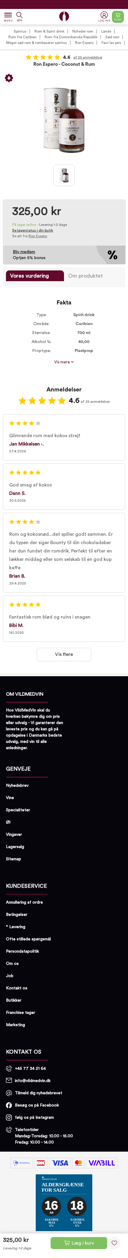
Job (9, 976)
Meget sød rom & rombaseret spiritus (36, 43)
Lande (106, 31)
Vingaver (14, 834)
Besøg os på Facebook (37, 1105)
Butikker (13, 1000)
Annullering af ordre (24, 902)
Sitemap (13, 859)
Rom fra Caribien (22, 37)
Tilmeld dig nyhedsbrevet (38, 1093)
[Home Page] (64, 16)
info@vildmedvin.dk (33, 1081)
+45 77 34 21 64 (30, 1068)
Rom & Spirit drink (49, 31)
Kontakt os (16, 988)
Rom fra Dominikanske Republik (71, 37)
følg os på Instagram (34, 1117)
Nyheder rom (82, 31)
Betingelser (16, 915)
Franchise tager (20, 1013)
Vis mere (62, 362)
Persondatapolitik (22, 951)
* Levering (15, 927)
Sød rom (112, 37)
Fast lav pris (111, 43)
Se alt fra (29, 236)
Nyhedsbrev (17, 785)
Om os (12, 964)
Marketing (15, 1025)
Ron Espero (84, 43)
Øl (8, 822)
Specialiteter (18, 810)
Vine (10, 798)
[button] (104, 16)
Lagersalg (15, 847)
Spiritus (20, 31)
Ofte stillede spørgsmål (28, 939)
